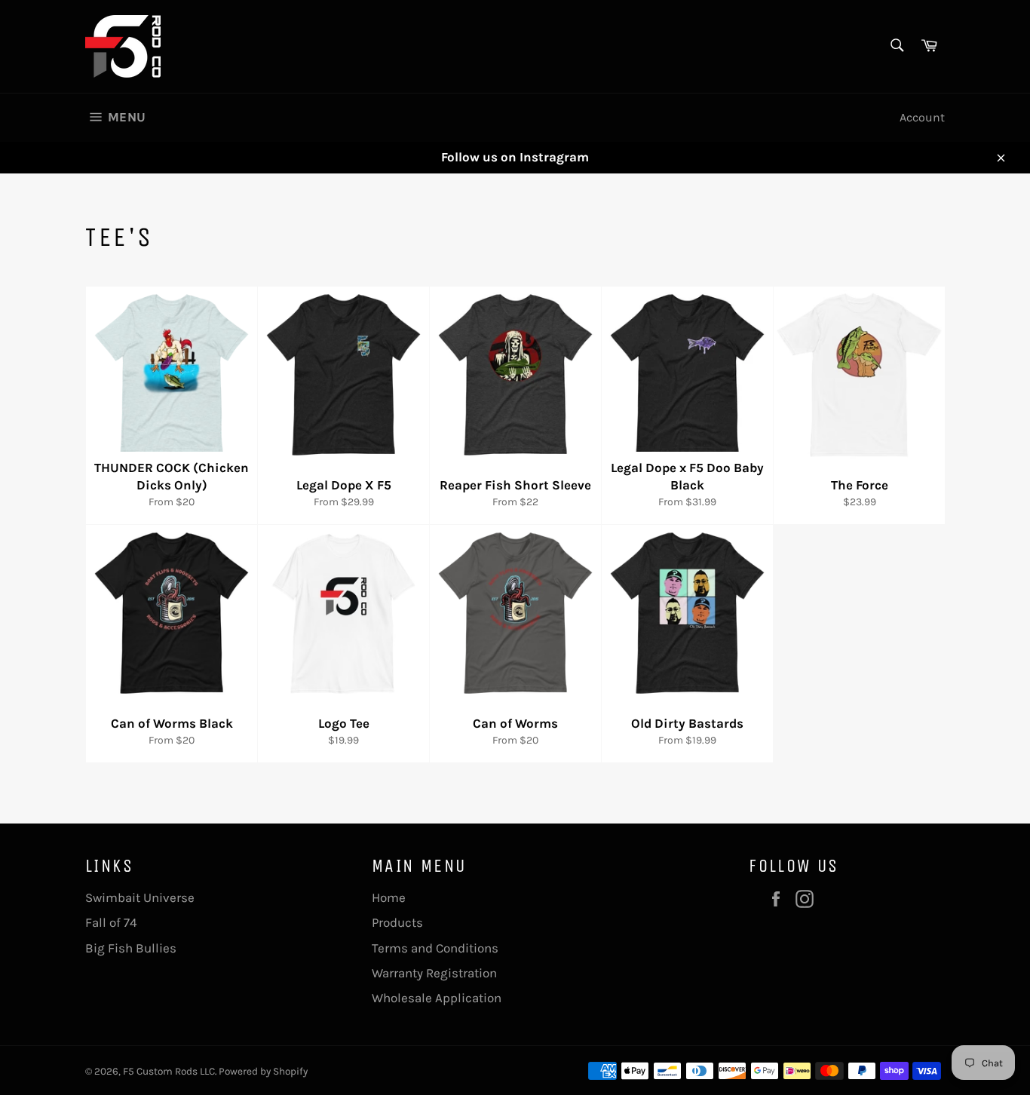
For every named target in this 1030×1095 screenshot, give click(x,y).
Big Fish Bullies (130, 947)
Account (922, 117)
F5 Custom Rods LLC (169, 1071)
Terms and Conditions (435, 947)
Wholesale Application (436, 997)
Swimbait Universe (140, 897)
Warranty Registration (434, 972)
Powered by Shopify (263, 1071)
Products (397, 922)
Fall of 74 (111, 922)
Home (389, 897)
